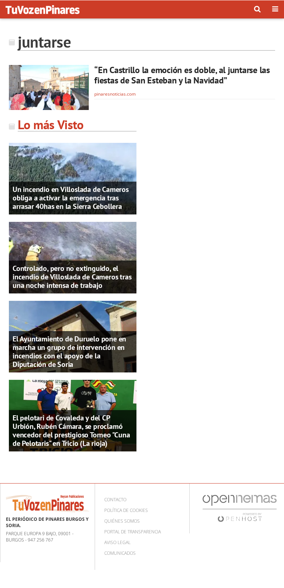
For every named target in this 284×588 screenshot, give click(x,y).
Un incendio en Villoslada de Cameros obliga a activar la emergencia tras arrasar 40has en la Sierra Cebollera (71, 198)
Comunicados (120, 553)
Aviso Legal (117, 542)
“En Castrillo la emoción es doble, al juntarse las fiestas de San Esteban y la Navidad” (182, 75)
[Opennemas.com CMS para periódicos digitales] (240, 508)
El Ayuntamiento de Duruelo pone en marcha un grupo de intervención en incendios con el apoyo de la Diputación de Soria (69, 351)
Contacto (115, 499)
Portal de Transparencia (132, 532)
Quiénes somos (122, 521)
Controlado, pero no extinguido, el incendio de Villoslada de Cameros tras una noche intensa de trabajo (72, 277)
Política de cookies (126, 510)
